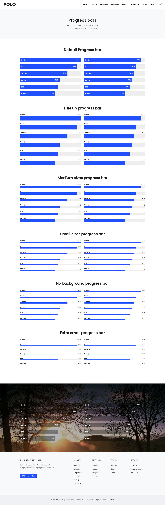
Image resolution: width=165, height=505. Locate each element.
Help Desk (133, 465)
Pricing (76, 480)
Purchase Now (28, 476)
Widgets (95, 473)
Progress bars (92, 28)
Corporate (78, 473)
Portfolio (135, 5)
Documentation (136, 469)
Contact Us (134, 473)
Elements (115, 5)
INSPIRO (111, 500)
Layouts (77, 469)
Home (85, 5)
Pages (125, 5)
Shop (152, 5)
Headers (95, 469)
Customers (78, 483)
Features (104, 5)
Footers (95, 476)
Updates (77, 476)
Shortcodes (79, 28)
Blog (145, 5)
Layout (94, 5)
